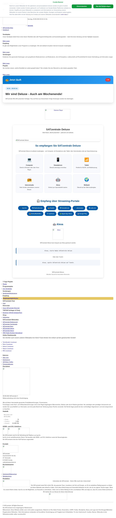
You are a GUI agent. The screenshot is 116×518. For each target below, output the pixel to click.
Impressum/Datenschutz (10, 474)
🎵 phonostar (79, 208)
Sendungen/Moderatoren (10, 293)
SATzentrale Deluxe (8, 328)
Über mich (6, 357)
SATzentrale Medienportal (10, 322)
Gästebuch (6, 30)
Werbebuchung (7, 476)
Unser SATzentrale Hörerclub (11, 308)
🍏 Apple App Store (66, 213)
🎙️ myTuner (50, 213)
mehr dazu (64, 14)
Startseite (30, 25)
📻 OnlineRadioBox (35, 213)
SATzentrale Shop (8, 27)
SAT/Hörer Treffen (8, 362)
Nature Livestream (8, 348)
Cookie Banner (58, 2)
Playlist (5, 284)
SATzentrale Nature (8, 330)
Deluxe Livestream (8, 346)
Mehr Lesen (6, 41)
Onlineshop (6, 317)
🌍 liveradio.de (64, 208)
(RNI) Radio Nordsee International (12, 333)
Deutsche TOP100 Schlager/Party (12, 312)
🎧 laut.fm (23, 208)
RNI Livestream (7, 351)
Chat (4, 303)
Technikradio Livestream (10, 342)
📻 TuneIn (51, 208)
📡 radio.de (92, 208)
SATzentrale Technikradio (10, 324)
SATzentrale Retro (8, 326)
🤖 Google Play (82, 213)
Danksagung (6, 359)
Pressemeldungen (8, 364)
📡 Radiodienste (37, 208)
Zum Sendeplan (7, 288)
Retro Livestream (8, 344)
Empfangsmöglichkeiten (10, 298)
